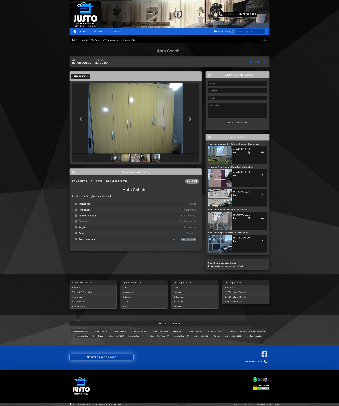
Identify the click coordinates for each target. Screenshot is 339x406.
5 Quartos (178, 306)
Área (125, 306)
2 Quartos (178, 292)
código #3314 (81, 331)
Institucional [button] (100, 31)
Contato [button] (117, 31)
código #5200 (216, 331)
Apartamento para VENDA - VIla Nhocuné (228, 232)
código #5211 (201, 336)
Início (76, 40)
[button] (81, 119)
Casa (125, 287)
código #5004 (160, 331)
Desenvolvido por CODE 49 (268, 404)
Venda (85, 40)
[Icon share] (178, 14)
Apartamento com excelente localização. (227, 209)
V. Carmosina (78, 297)
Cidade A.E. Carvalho (82, 292)
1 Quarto (178, 287)
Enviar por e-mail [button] (238, 122)
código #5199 (139, 331)
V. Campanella (78, 306)
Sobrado (127, 297)
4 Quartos (178, 301)
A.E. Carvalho (78, 301)
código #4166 (136, 336)
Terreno (126, 301)
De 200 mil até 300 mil (235, 292)
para (253, 336)
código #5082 (233, 336)
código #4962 (85, 336)
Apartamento (114, 40)
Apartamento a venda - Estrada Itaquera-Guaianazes (233, 144)
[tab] (80, 76)
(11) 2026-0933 (247, 14)
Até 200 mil (230, 287)
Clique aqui (213, 266)
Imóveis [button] (83, 31)
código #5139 (181, 336)
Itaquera (76, 287)
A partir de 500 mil (233, 301)
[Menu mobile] (74, 31)
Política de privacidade (243, 404)
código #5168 (196, 331)
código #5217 (101, 331)
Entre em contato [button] (103, 357)
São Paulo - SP (98, 40)
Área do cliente (223, 31)
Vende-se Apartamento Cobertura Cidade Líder (231, 167)
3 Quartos (178, 297)
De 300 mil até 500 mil (235, 297)
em (252, 331)
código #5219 (116, 336)
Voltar (264, 40)
